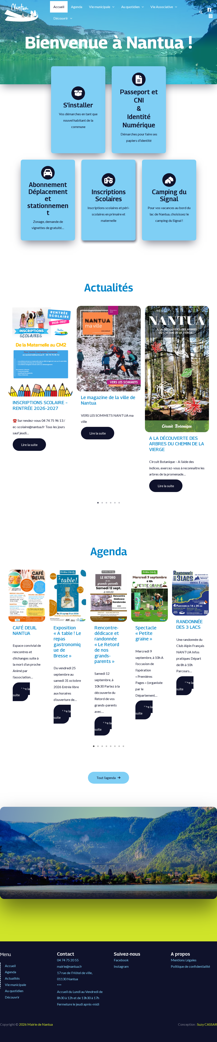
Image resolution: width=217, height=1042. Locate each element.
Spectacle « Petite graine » (145, 633)
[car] (48, 173)
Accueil (58, 7)
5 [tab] (117, 513)
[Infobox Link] (78, 118)
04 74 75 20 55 (68, 960)
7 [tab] (121, 757)
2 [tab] (104, 513)
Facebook (121, 960)
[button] (112, 7)
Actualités (12, 978)
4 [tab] (113, 513)
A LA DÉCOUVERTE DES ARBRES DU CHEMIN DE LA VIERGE (176, 443)
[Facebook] (209, 10)
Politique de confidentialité (190, 966)
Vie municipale (99, 7)
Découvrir (60, 18)
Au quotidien (130, 7)
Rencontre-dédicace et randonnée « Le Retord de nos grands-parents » (107, 644)
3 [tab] (108, 513)
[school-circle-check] (108, 180)
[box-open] (78, 93)
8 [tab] (125, 757)
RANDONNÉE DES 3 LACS (189, 624)
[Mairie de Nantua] (21, 12)
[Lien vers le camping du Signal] (169, 180)
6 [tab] (121, 513)
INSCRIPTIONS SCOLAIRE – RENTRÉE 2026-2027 (40, 405)
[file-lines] (139, 79)
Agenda (76, 7)
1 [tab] (100, 513)
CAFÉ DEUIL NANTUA (25, 630)
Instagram (121, 966)
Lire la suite (29, 445)
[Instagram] (211, 16)
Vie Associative (161, 7)
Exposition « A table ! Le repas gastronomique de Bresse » (67, 641)
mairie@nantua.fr (69, 966)
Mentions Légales (183, 960)
